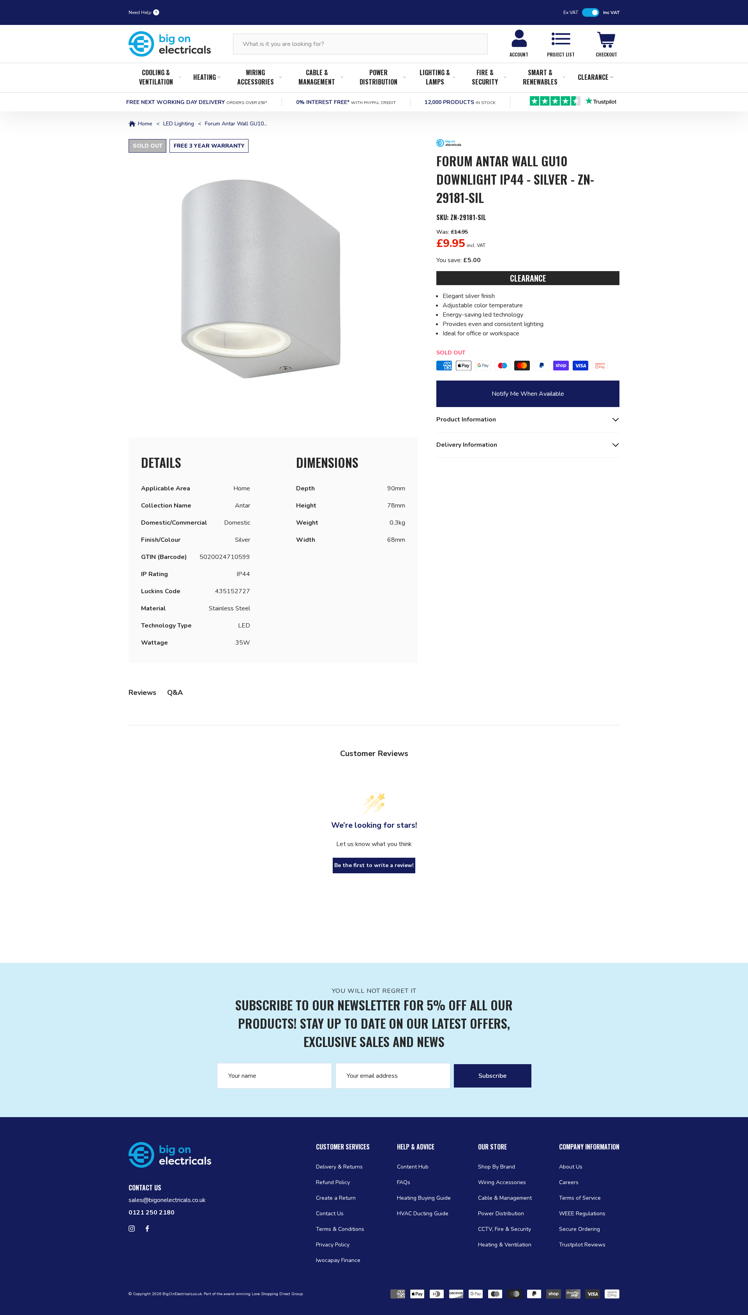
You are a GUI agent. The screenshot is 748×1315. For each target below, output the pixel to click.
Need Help (140, 12)
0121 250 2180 (152, 1212)
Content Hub (413, 1166)
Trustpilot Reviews (582, 1244)
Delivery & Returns (339, 1166)
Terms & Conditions (340, 1229)
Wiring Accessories (255, 77)
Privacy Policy (332, 1244)
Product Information (466, 419)
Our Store (492, 1146)
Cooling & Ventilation (156, 77)
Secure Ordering (579, 1229)
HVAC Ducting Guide (422, 1213)
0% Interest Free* (346, 102)
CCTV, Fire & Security (504, 1229)
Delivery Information (466, 445)
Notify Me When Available (528, 394)
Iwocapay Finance (338, 1260)
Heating (204, 77)
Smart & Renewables (540, 77)
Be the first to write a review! (374, 865)
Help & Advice (415, 1146)
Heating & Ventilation (504, 1244)
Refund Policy (333, 1182)
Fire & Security (485, 77)
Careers (569, 1182)
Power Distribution (378, 77)
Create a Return (336, 1198)
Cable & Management (316, 77)
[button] (273, 283)
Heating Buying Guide (424, 1198)
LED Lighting (178, 124)
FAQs (403, 1182)
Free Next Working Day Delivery (196, 102)
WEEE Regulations (582, 1213)
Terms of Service (580, 1198)
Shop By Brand (496, 1166)
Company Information (589, 1146)
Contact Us (330, 1213)
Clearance (593, 77)
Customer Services (343, 1146)
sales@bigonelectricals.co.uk (167, 1200)
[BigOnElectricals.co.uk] (170, 44)
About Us (570, 1166)
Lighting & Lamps (435, 77)
